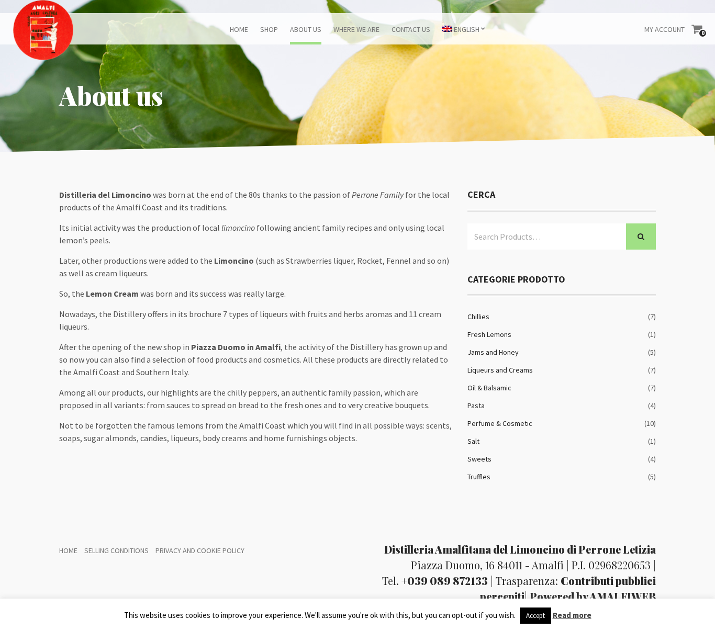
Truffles (478, 476)
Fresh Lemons (489, 334)
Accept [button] (535, 615)
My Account (664, 29)
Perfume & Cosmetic (499, 423)
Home (239, 29)
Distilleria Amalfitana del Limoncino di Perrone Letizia (520, 549)
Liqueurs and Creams (500, 370)
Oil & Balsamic (489, 387)
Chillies (478, 316)
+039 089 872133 (444, 580)
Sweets (479, 459)
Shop (269, 29)
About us (305, 29)
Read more (572, 615)
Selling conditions (116, 550)
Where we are (356, 29)
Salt (473, 441)
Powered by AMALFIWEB (593, 596)
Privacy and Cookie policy (199, 550)
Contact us (411, 29)
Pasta (476, 405)
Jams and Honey (493, 352)
